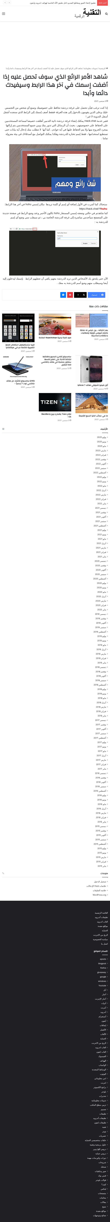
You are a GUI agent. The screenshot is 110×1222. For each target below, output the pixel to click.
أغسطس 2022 (99, 472)
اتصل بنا (104, 944)
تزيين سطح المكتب (98, 1105)
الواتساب (102, 1065)
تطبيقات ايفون (100, 1122)
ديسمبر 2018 (100, 667)
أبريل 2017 (101, 755)
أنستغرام (102, 1016)
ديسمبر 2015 (100, 826)
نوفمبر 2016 (101, 777)
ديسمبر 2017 (100, 720)
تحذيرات (102, 1096)
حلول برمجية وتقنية (98, 1145)
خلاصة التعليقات (99, 890)
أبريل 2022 (101, 490)
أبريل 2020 (101, 596)
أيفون (104, 1021)
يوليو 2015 (101, 848)
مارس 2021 (101, 548)
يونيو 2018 (101, 693)
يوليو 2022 (101, 477)
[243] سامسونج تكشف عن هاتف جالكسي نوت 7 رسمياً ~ (20, 382)
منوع (104, 1206)
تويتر (104, 1131)
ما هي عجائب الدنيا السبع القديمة (93, 416)
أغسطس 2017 (100, 738)
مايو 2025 (102, 446)
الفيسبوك (102, 1056)
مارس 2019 (101, 654)
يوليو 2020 (101, 583)
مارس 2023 (101, 450)
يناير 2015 (102, 866)
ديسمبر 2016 (100, 773)
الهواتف (103, 1061)
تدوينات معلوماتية (90, 68)
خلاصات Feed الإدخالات (96, 886)
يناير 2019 (102, 663)
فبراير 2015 (101, 861)
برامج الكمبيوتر (100, 1087)
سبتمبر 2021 (100, 521)
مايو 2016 (102, 804)
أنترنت (103, 1008)
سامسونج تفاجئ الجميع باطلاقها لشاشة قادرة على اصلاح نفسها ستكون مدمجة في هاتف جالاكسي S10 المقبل (56, 361)
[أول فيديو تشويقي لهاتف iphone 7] (91, 368)
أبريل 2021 (101, 543)
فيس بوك (102, 1176)
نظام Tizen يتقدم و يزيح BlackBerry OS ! (56, 415)
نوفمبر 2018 (101, 671)
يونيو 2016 (101, 800)
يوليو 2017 (101, 742)
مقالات (103, 1202)
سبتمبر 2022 (100, 468)
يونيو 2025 (101, 442)
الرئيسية (102, 68)
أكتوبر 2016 (101, 782)
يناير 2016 (102, 822)
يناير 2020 (101, 610)
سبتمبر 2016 (100, 786)
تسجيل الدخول (100, 881)
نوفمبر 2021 (101, 512)
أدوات (103, 1003)
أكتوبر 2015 (101, 835)
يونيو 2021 (101, 534)
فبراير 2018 (101, 711)
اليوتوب (103, 1074)
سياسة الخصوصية (100, 939)
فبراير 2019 (101, 658)
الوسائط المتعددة (99, 1069)
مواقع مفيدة (103, 926)
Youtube (102, 985)
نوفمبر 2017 (101, 724)
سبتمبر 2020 (100, 574)
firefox (103, 968)
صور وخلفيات (100, 1171)
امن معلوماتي (100, 1078)
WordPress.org (99, 895)
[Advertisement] (55, 44)
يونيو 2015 (101, 853)
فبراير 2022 (101, 499)
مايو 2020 (101, 592)
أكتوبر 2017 (101, 729)
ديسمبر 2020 (100, 561)
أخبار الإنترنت (100, 999)
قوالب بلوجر (101, 1180)
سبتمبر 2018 (100, 680)
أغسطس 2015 (100, 844)
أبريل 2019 (101, 649)
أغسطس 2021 (100, 526)
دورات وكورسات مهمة (96, 1158)
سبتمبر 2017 (100, 733)
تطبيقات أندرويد (101, 917)
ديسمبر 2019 (100, 614)
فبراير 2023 (101, 455)
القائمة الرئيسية (101, 913)
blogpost (102, 963)
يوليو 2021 (101, 530)
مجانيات (103, 1198)
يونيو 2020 (101, 587)
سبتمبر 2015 (100, 839)
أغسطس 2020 (99, 579)
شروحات (102, 1162)
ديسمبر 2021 (100, 508)
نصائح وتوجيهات (99, 1215)
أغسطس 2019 (100, 632)
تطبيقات (102, 1114)
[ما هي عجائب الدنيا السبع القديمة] (91, 403)
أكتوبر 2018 (101, 676)
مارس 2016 (101, 813)
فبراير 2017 (101, 764)
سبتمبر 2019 (100, 627)
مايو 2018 (102, 698)
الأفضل (103, 1030)
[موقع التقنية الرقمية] (87, 13)
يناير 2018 (102, 716)
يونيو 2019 (101, 640)
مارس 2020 (101, 601)
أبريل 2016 (101, 808)
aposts (103, 959)
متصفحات (102, 1193)
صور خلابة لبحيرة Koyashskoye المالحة (55, 338)
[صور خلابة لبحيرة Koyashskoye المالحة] (55, 324)
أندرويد (103, 1012)
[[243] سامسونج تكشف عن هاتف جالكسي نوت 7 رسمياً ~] (18, 366)
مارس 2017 (101, 760)
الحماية (105, 930)
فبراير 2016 (101, 817)
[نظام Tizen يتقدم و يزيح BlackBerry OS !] (55, 402)
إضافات (103, 1025)
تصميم (103, 1109)
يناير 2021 (102, 556)
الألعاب (103, 1034)
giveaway (101, 972)
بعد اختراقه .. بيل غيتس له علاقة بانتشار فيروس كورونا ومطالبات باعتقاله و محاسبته (94, 333)
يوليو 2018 (101, 689)
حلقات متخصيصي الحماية (95, 1140)
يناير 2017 (102, 769)
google (103, 977)
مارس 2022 (101, 495)
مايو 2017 (102, 751)
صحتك (103, 1167)
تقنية (104, 1127)
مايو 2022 (102, 486)
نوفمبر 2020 (100, 565)
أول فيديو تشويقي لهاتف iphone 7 (92, 385)
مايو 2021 (102, 539)
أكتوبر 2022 (101, 464)
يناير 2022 (101, 503)
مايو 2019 (102, 645)
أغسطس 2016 (100, 791)
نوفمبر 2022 (100, 459)
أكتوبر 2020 (101, 570)
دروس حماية (101, 1153)
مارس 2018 (101, 707)
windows (102, 981)
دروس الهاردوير (99, 1149)
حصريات (102, 1136)
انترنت (103, 1083)
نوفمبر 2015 (101, 831)
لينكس (103, 1189)
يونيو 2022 (101, 481)
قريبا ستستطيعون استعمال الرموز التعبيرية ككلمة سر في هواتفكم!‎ (20, 346)
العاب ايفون (101, 1052)
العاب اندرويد (102, 922)
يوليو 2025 (101, 437)
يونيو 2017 (101, 747)
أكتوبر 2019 (101, 623)
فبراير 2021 (101, 552)
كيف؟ (103, 1184)
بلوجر (103, 1092)
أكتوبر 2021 (101, 517)
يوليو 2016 (101, 795)
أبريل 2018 (101, 702)
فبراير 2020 (101, 605)
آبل (104, 990)
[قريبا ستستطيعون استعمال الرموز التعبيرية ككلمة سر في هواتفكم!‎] (18, 328)
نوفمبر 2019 (101, 618)
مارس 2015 (101, 857)
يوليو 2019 (101, 636)
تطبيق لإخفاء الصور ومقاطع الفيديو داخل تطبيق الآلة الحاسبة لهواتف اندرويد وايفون (63, 3)
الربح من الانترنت (100, 935)
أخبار (104, 994)
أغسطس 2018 (100, 685)
